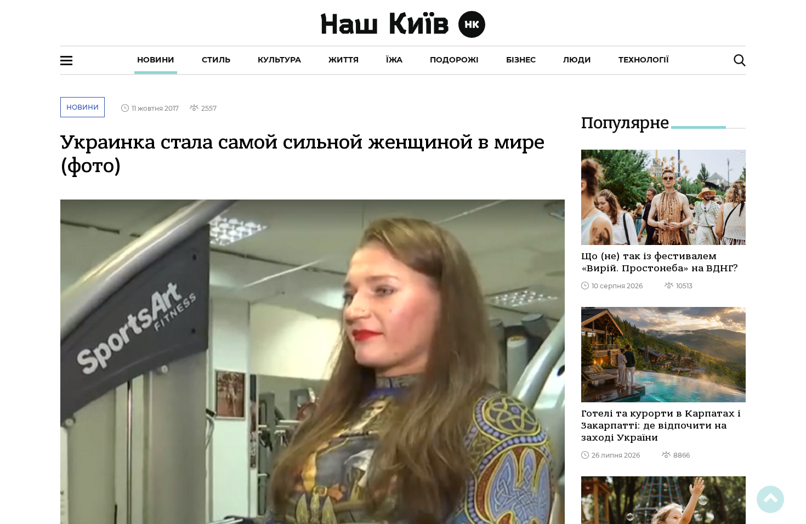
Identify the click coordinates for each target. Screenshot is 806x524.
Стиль (216, 60)
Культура (279, 60)
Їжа (394, 60)
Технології (643, 60)
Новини (155, 60)
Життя (343, 60)
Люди (577, 60)
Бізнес (521, 60)
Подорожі (454, 60)
